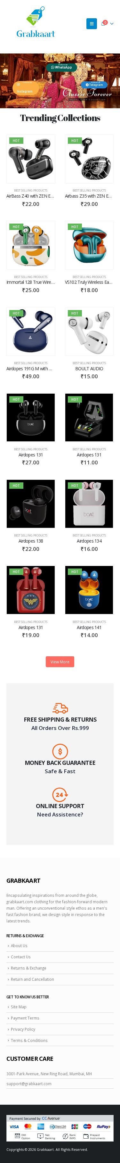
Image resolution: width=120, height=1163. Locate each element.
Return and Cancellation (32, 979)
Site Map (19, 1006)
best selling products (30, 190)
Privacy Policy (23, 1029)
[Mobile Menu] (91, 23)
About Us (19, 945)
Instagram (25, 91)
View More (60, 661)
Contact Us (21, 956)
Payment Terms (25, 1017)
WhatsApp (63, 67)
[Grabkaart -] (35, 23)
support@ (15, 1083)
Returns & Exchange (28, 968)
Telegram (96, 84)
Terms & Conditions (29, 1040)
